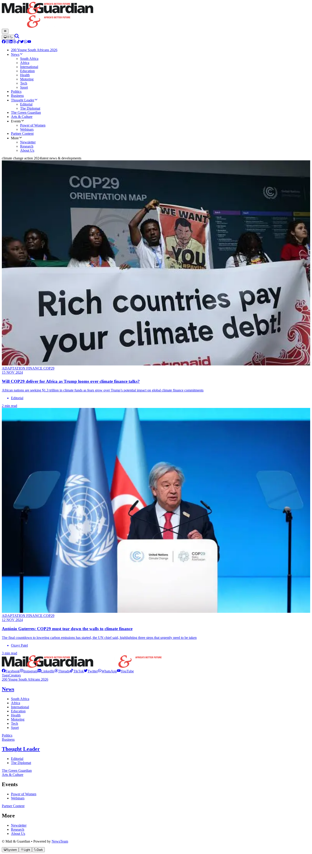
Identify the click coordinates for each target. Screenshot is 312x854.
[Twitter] (22, 42)
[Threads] (14, 42)
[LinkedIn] (11, 42)
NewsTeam (60, 841)
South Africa (20, 699)
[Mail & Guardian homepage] (156, 15)
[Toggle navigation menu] (5, 31)
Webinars (17, 798)
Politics (7, 735)
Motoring (17, 719)
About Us (18, 833)
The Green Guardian (17, 770)
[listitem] (11, 671)
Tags (5, 675)
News (8, 689)
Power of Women (23, 794)
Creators (15, 675)
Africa (15, 703)
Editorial (17, 759)
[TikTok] (18, 42)
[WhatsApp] (25, 42)
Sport (15, 728)
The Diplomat (21, 763)
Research (17, 829)
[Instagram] (7, 42)
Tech (14, 723)
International (20, 707)
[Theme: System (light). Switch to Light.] (8, 37)
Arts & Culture (12, 775)
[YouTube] (29, 42)
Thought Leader (21, 749)
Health (16, 715)
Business (8, 739)
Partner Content (13, 806)
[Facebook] (3, 42)
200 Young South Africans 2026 (25, 679)
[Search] (17, 37)
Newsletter (18, 825)
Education (18, 711)
